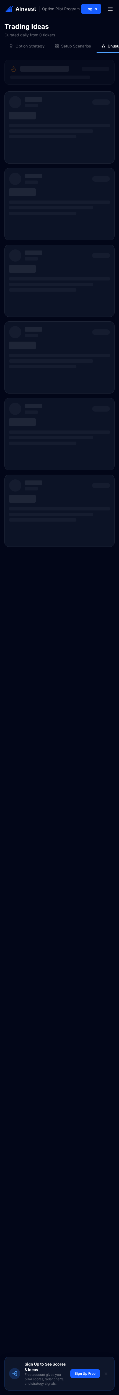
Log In (91, 8)
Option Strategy (30, 46)
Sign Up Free (85, 1373)
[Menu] (110, 8)
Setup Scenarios (76, 46)
